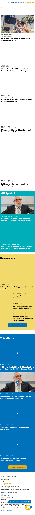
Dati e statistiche (6, 34)
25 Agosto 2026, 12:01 (7, 244)
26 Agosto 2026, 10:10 (7, 216)
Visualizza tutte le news (17, 325)
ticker (22, 3)
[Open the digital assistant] (28, 507)
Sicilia (16, 216)
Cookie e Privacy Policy (7, 510)
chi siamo (10, 3)
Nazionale (17, 244)
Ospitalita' (4, 65)
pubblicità (16, 3)
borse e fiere (5, 96)
